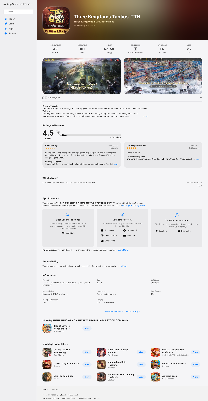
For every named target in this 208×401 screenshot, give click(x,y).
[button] (18, 19)
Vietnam (45, 389)
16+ (152, 294)
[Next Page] (205, 76)
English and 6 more (105, 294)
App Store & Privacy (69, 398)
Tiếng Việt (55, 389)
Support (97, 398)
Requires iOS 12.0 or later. (53, 294)
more (145, 116)
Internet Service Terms (50, 398)
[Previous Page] (40, 76)
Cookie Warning (85, 398)
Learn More (123, 250)
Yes (44, 302)
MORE (116, 164)
